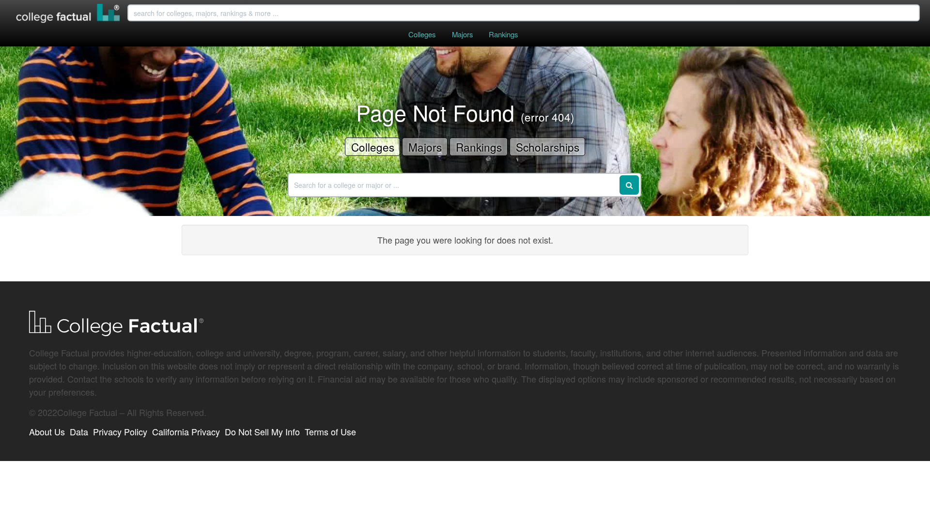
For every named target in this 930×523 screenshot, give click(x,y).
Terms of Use (330, 431)
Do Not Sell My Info (262, 431)
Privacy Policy (120, 431)
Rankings (503, 34)
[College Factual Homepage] (68, 14)
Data (79, 431)
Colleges (421, 34)
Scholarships (547, 146)
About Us (47, 431)
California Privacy (186, 431)
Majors (462, 34)
